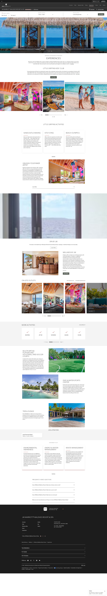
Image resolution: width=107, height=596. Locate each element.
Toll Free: (59, 525)
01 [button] (52, 116)
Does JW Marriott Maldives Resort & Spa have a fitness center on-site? (46, 484)
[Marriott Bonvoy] (103, 1)
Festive (96, 5)
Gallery (104, 5)
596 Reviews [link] (36, 9)
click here (100, 593)
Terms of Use (35, 567)
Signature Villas (80, 5)
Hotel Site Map (28, 569)
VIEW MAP (92, 9)
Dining (86, 5)
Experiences (91, 5)
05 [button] (54, 116)
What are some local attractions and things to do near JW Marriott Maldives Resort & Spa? (50, 499)
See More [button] (72, 63)
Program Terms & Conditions (42, 567)
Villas (75, 5)
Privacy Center (50, 567)
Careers (30, 567)
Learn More (53, 77)
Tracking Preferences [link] (25, 567)
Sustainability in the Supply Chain (76, 567)
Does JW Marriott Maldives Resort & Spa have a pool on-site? (44, 489)
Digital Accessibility (67, 567)
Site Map (23, 569)
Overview (71, 5)
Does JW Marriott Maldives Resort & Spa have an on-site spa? (44, 494)
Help (32, 569)
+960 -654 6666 (101, 9)
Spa (100, 5)
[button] (96, 1)
